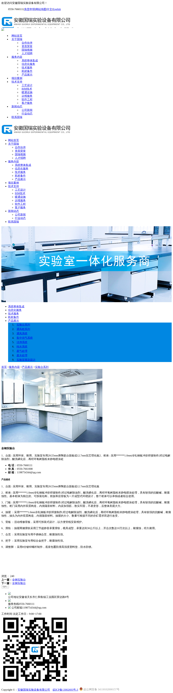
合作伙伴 (27, 42)
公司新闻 (27, 110)
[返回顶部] (5, 587)
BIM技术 (27, 88)
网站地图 (40, 9)
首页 (4, 367)
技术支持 (16, 81)
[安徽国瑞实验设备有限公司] (37, 26)
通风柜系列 (23, 329)
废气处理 (22, 351)
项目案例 (16, 78)
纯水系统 (22, 346)
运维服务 (27, 95)
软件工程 (27, 99)
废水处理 (22, 355)
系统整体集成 (30, 60)
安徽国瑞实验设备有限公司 (34, 689)
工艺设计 (27, 85)
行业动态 (27, 113)
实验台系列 (23, 324)
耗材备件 (27, 71)
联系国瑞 (16, 117)
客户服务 (27, 103)
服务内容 (16, 56)
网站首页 (16, 35)
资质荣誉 (27, 46)
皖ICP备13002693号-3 (65, 689)
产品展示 (27, 74)
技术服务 (27, 67)
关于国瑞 (16, 39)
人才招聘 (27, 53)
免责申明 (29, 9)
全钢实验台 (19, 579)
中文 (49, 9)
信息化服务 (28, 64)
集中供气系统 (25, 337)
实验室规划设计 (26, 359)
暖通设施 (27, 92)
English (57, 9)
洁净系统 (22, 342)
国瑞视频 (27, 49)
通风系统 (22, 333)
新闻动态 (16, 106)
